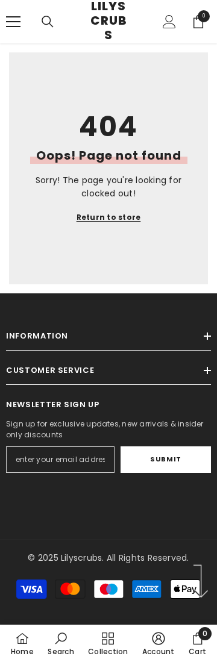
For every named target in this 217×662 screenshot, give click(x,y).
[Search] (47, 21)
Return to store (109, 217)
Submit (165, 459)
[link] (60, 643)
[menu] (13, 21)
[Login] (169, 21)
